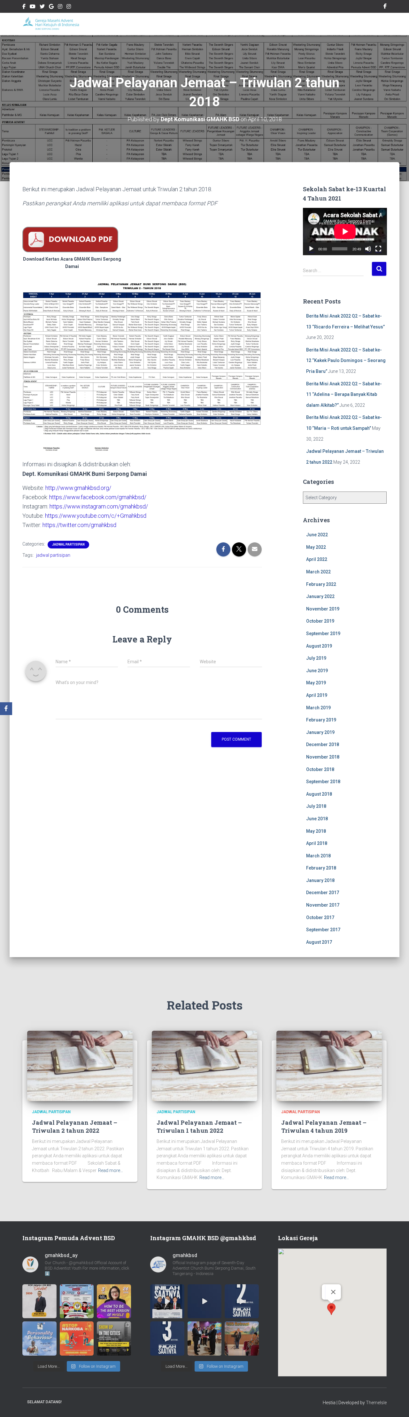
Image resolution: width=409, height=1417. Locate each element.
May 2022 (316, 547)
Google (51, 7)
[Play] (311, 249)
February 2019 (321, 719)
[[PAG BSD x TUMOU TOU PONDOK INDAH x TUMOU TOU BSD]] (39, 1338)
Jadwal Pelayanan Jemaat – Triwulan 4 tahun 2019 (324, 1126)
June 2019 (317, 670)
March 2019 (318, 707)
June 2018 (317, 818)
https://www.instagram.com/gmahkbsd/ (99, 506)
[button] (331, 1309)
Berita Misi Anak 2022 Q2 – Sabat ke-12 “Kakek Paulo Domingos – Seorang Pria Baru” (346, 360)
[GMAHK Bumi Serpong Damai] (52, 24)
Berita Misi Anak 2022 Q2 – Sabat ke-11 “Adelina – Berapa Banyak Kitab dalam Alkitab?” (344, 394)
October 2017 (320, 917)
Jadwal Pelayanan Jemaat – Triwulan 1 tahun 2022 (199, 1126)
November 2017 (322, 905)
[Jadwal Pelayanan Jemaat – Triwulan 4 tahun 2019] (329, 1065)
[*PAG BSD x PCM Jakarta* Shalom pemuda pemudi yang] (39, 1301)
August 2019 (319, 646)
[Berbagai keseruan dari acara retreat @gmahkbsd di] (242, 1338)
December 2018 (322, 744)
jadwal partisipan (53, 555)
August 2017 (319, 942)
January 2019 (320, 732)
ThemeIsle (376, 1402)
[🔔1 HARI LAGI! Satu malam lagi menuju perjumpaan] (205, 1301)
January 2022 (320, 596)
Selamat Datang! (44, 1402)
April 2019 (316, 695)
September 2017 (323, 929)
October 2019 (320, 621)
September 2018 (323, 781)
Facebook (24, 7)
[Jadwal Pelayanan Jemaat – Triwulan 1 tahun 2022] (204, 1065)
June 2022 (317, 534)
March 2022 (318, 571)
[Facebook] (6, 708)
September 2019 (323, 633)
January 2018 (320, 880)
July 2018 (316, 806)
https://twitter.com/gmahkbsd (79, 525)
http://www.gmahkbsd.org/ (78, 487)
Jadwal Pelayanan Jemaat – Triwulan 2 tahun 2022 (74, 1126)
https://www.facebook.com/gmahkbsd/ (97, 497)
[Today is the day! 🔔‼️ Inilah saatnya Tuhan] (167, 1301)
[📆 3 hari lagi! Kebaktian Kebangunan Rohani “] (167, 1338)
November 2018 (322, 757)
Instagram (60, 7)
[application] (345, 231)
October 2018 (320, 769)
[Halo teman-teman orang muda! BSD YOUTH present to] (114, 1338)
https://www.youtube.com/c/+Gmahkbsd (95, 515)
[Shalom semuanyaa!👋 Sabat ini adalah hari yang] (77, 1338)
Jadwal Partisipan (68, 544)
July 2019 (316, 658)
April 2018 (316, 843)
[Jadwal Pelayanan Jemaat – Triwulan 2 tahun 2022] (80, 1065)
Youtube (32, 7)
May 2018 (316, 831)
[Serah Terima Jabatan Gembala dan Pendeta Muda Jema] (205, 1338)
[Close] (333, 1292)
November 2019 (322, 608)
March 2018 (318, 855)
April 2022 (316, 559)
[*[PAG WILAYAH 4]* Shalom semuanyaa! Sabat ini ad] (114, 1301)
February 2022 (321, 584)
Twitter (42, 7)
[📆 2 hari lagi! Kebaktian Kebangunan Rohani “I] (242, 1301)
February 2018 (321, 867)
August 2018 (319, 794)
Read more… (110, 1170)
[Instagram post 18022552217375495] (77, 1301)
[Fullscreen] (378, 249)
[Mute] (368, 249)
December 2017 (322, 892)
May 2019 (316, 682)
